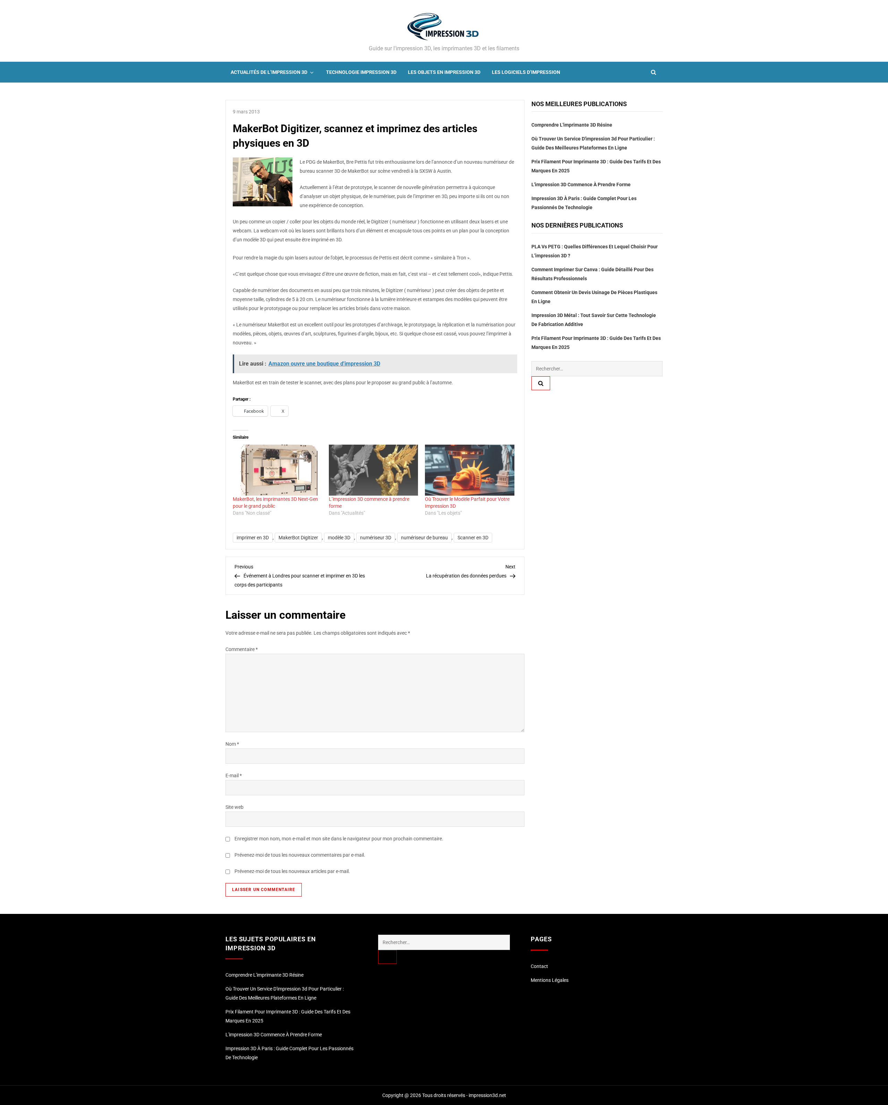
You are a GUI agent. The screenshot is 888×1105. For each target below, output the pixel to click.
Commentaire (241, 649)
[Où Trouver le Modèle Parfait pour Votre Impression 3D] (469, 470)
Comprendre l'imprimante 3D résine (571, 125)
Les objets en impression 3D (444, 72)
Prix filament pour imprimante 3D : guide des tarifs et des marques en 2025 (596, 166)
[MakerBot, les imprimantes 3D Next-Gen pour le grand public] (277, 470)
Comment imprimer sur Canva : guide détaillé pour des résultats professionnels (592, 274)
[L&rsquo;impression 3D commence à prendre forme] (373, 470)
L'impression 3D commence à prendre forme (581, 184)
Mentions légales (550, 980)
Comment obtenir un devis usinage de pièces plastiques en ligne (594, 297)
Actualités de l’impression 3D (269, 72)
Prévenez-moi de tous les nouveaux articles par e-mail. (292, 871)
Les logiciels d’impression (526, 72)
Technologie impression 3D (361, 72)
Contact (539, 966)
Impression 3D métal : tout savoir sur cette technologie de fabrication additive (593, 319)
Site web (234, 807)
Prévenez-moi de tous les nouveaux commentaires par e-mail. (299, 855)
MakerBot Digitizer (298, 537)
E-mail (233, 775)
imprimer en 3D (253, 537)
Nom (232, 744)
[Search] (540, 383)
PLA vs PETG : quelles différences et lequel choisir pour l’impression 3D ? (594, 251)
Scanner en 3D (473, 537)
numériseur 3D (375, 537)
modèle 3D (339, 537)
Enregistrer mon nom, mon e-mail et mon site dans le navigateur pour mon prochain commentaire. (338, 838)
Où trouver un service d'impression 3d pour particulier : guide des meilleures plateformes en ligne (593, 143)
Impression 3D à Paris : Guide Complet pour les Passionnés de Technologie (584, 203)
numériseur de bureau (424, 537)
